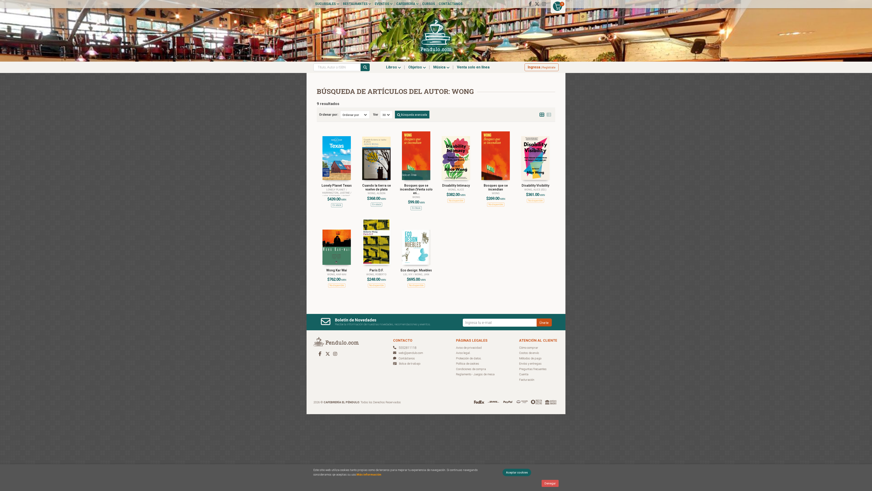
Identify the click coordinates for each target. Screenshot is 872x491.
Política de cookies (467, 363)
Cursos (428, 4)
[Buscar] (365, 67)
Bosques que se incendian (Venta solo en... (416, 189)
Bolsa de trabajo (409, 363)
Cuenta (523, 374)
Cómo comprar (528, 347)
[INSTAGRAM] (543, 4)
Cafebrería (406, 4)
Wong (416, 197)
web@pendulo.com (411, 353)
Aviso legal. (463, 353)
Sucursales (326, 4)
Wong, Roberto (376, 274)
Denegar (550, 483)
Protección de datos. (469, 358)
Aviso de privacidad (469, 347)
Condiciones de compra (471, 369)
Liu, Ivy (408, 274)
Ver (375, 114)
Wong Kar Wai (336, 270)
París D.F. (376, 270)
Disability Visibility (535, 185)
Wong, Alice (456, 189)
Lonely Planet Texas (337, 185)
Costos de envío (529, 353)
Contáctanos (451, 4)
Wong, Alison (376, 193)
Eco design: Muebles (416, 270)
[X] (537, 4)
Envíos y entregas (530, 363)
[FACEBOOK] (530, 4)
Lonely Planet (336, 189)
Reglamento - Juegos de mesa (475, 374)
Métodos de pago (530, 358)
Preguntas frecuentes (533, 369)
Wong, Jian (422, 274)
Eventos (382, 4)
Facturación (526, 379)
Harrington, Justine (336, 192)
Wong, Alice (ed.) (535, 189)
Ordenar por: (328, 114)
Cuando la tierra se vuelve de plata (376, 187)
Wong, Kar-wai (336, 274)
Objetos (415, 67)
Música (439, 67)
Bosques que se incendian (496, 187)
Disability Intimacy (456, 185)
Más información (369, 474)
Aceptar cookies (517, 472)
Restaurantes (355, 4)
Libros (392, 67)
